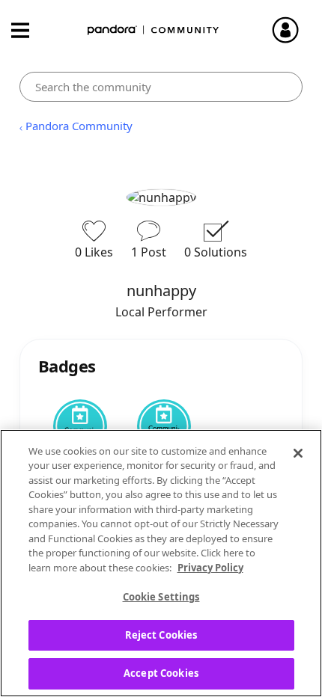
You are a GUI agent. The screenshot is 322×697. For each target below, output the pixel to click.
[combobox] (161, 87)
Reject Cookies (161, 635)
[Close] (298, 453)
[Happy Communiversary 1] (164, 426)
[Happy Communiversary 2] (80, 426)
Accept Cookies (161, 673)
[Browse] (27, 30)
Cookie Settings (161, 597)
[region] (161, 563)
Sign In (292, 30)
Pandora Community (153, 30)
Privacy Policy (210, 567)
